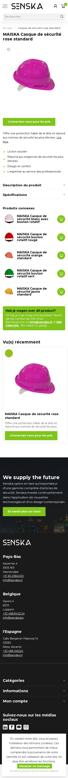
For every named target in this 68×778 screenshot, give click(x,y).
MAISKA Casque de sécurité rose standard (32, 415)
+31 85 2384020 (13, 576)
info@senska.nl (41, 322)
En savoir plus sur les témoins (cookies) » (34, 770)
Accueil (7, 27)
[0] (63, 6)
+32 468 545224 (13, 651)
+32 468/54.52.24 (14, 613)
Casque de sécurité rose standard (39, 27)
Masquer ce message (34, 766)
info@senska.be (13, 617)
